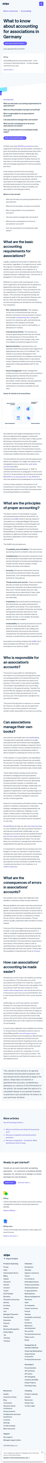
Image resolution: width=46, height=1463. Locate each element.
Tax (4, 1335)
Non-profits (29, 1331)
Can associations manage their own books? (20, 119)
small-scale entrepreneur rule (15, 990)
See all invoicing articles (13, 1122)
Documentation (30, 1368)
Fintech (27, 1311)
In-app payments (31, 1291)
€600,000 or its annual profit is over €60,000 (21, 477)
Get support (8, 1437)
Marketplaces (30, 1294)
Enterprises (29, 1267)
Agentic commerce (32, 1273)
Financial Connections (11, 1299)
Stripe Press (29, 1403)
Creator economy (31, 1308)
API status (28, 1374)
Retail (27, 1340)
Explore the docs (10, 1236)
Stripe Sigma (8, 1332)
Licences (6, 1420)
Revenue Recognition (11, 1329)
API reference (30, 1371)
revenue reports (13, 836)
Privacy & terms (9, 1411)
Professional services (33, 1334)
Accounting (26, 11)
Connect (6, 1288)
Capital (6, 1279)
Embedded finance (32, 1282)
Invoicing (6, 1305)
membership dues (23, 317)
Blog (5, 1400)
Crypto (6, 1291)
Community (7, 1403)
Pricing (5, 1267)
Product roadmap (31, 1394)
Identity (6, 1302)
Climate (6, 1285)
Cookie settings (9, 1426)
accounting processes (27, 1033)
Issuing (6, 1308)
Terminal (6, 1338)
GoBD (16, 519)
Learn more (8, 69)
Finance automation (32, 1285)
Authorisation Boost (10, 1273)
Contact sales (23, 1182)
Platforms (28, 1299)
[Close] (41, 1452)
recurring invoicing (34, 826)
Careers (28, 1397)
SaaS (26, 1302)
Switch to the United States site (15, 1458)
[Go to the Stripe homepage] (6, 1255)
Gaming (27, 1314)
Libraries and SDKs (32, 1380)
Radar (5, 1326)
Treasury (6, 1341)
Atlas (5, 1270)
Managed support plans (12, 1440)
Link (4, 1311)
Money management (32, 1296)
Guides (6, 1394)
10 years (37, 951)
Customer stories (9, 1397)
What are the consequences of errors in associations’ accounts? (18, 124)
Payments (7, 1320)
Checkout (7, 1282)
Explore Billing (9, 1210)
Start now (9, 1182)
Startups (28, 1270)
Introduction (8, 99)
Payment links (8, 1317)
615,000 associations (26, 146)
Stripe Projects (30, 1383)
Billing (5, 1276)
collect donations (10, 867)
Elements (6, 1296)
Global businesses (31, 1288)
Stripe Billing (8, 826)
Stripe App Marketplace (33, 1351)
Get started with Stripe (14, 43)
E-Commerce (29, 1279)
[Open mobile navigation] (41, 4)
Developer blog (30, 1386)
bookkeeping (34, 737)
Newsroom (29, 1400)
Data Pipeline (8, 1294)
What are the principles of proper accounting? (21, 109)
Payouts (6, 1323)
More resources (10, 11)
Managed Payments (10, 1314)
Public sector (29, 1337)
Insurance (28, 1323)
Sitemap (6, 1423)
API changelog (30, 1377)
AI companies (30, 1305)
